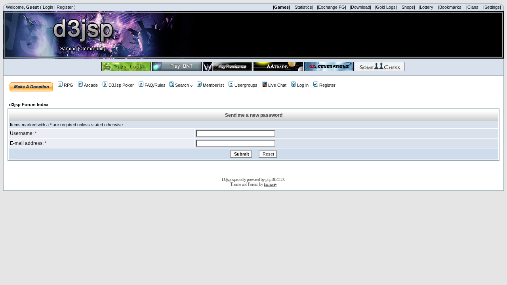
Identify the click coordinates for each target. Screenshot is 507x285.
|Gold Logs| (386, 7)
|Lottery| (427, 7)
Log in (303, 85)
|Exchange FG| (331, 7)
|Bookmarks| (450, 7)
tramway (270, 184)
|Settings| (492, 7)
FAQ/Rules (155, 85)
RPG (68, 85)
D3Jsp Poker (121, 85)
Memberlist (213, 85)
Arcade (91, 85)
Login (48, 7)
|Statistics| (303, 7)
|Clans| (473, 7)
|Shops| (407, 7)
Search (182, 85)
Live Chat (277, 85)
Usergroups (245, 85)
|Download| (360, 7)
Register (65, 7)
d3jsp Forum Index (28, 104)
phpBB (270, 179)
